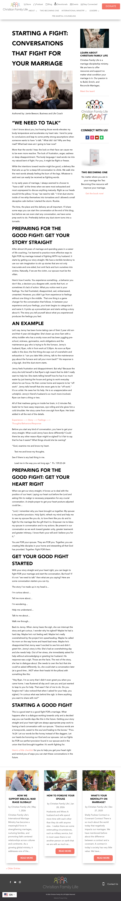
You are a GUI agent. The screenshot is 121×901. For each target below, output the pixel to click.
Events (75, 4)
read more (26, 858)
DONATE (111, 6)
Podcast (39, 4)
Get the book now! (95, 194)
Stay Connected (90, 4)
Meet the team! (87, 91)
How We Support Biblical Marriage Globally (22, 799)
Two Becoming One (49, 11)
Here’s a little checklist (23, 750)
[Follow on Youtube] (97, 137)
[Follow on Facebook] (87, 137)
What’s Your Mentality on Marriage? (98, 799)
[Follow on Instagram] (92, 137)
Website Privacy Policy (60, 898)
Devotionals (62, 4)
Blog (50, 4)
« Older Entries (13, 869)
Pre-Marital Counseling (64, 16)
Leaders (93, 11)
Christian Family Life (20, 807)
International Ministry (73, 11)
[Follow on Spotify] (102, 137)
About (32, 11)
